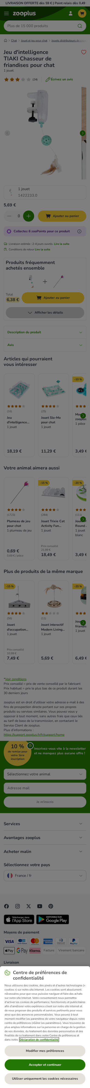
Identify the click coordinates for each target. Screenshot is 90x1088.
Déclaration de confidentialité (39, 1039)
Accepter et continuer (45, 1065)
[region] (45, 1027)
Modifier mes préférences (45, 1051)
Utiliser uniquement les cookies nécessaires (45, 1078)
